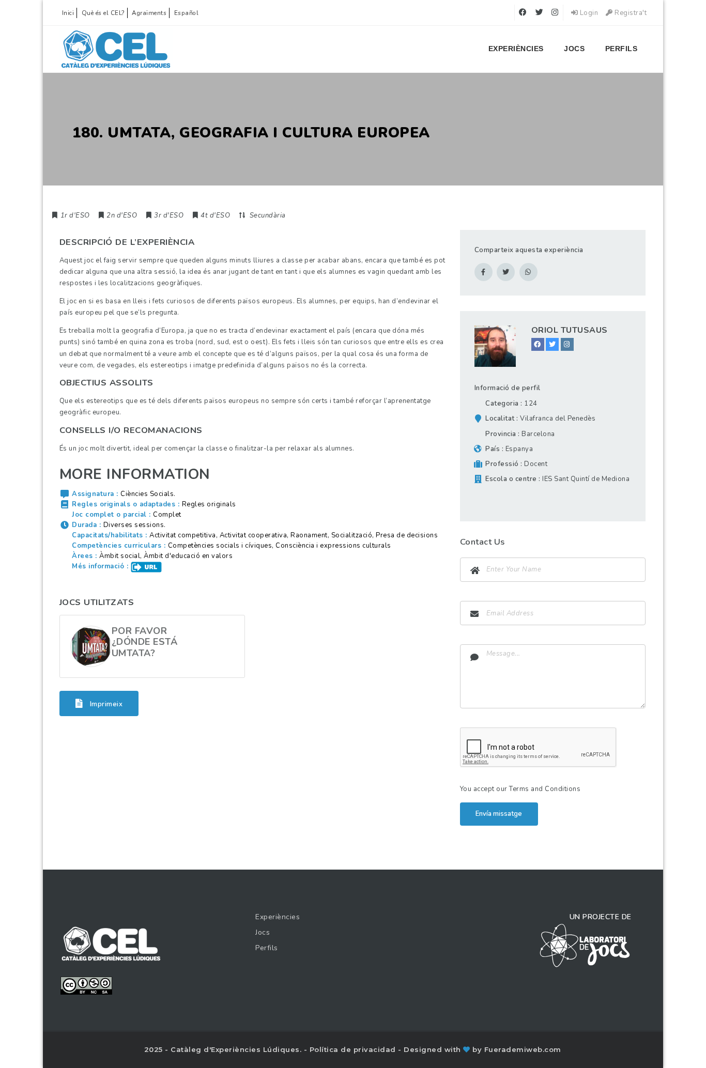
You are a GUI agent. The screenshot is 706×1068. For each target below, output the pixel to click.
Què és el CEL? (103, 13)
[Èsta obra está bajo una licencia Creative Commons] (86, 985)
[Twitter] (552, 344)
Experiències (516, 48)
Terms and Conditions (544, 789)
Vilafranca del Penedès (557, 418)
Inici (68, 13)
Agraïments (149, 13)
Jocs (574, 48)
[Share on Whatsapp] (528, 272)
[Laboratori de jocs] (585, 945)
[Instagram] (567, 344)
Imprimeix (105, 704)
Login (588, 13)
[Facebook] (537, 344)
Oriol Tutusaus (569, 330)
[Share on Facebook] (483, 272)
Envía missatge (498, 813)
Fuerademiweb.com (522, 1049)
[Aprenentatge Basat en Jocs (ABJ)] (116, 49)
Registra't (630, 13)
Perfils (621, 48)
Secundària (268, 215)
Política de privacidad (354, 1049)
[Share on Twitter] (506, 272)
